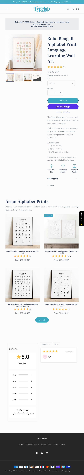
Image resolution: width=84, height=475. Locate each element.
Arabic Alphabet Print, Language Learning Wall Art (22, 252)
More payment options (63, 112)
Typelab (13, 471)
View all (42, 320)
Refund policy (33, 471)
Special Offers (46, 444)
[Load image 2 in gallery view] (19, 77)
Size (48, 79)
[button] (6, 9)
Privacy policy (43, 471)
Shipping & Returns (32, 444)
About (55, 444)
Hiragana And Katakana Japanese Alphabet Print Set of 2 (61, 252)
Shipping (50, 75)
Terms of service (54, 471)
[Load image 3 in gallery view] (28, 77)
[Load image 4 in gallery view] (37, 77)
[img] (54, 67)
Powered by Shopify (21, 471)
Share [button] (52, 185)
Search (21, 444)
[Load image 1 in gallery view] (10, 77)
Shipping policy (65, 471)
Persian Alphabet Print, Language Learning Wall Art (61, 305)
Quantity (50, 88)
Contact (62, 444)
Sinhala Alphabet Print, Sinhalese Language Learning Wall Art (22, 305)
